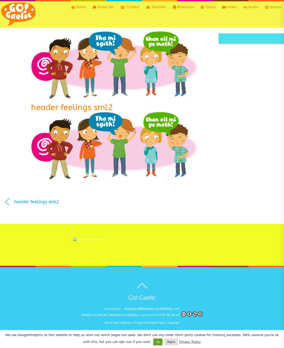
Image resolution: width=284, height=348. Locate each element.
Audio (252, 7)
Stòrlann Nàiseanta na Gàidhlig (148, 309)
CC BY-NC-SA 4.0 (169, 315)
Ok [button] (158, 342)
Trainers (132, 7)
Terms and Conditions (118, 322)
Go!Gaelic (87, 315)
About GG (105, 7)
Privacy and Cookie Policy (150, 322)
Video (231, 7)
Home (80, 7)
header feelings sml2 (72, 107)
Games (274, 7)
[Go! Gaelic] (18, 23)
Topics (210, 7)
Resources (185, 7)
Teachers (158, 7)
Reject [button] (171, 342)
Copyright (173, 322)
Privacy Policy (190, 342)
